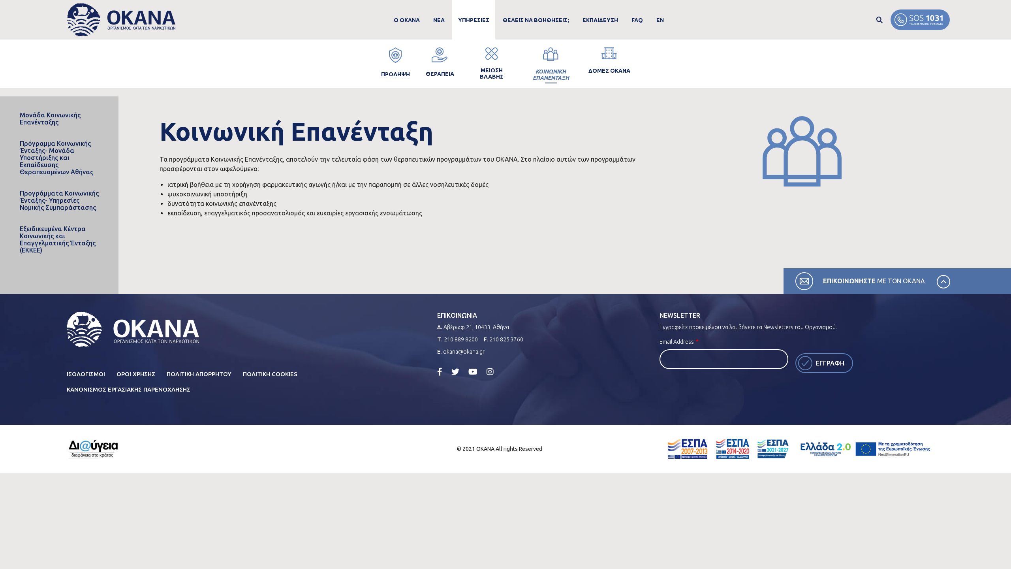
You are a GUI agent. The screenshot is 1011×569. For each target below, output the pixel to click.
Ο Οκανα (407, 20)
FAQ (637, 20)
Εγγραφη (830, 363)
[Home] (121, 20)
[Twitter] (455, 371)
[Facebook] (439, 371)
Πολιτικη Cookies (270, 374)
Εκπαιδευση (600, 20)
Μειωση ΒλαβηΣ (492, 73)
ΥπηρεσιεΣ (473, 20)
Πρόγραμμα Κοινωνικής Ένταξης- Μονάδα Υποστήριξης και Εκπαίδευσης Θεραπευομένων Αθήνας (56, 157)
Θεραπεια (440, 74)
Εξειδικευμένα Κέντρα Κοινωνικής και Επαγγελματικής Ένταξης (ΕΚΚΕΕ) (58, 239)
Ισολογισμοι (86, 374)
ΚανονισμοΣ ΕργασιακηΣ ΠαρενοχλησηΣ (128, 389)
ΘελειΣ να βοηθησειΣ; (536, 20)
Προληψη (395, 74)
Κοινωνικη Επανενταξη (551, 74)
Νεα (439, 20)
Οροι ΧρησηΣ (136, 374)
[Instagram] (490, 371)
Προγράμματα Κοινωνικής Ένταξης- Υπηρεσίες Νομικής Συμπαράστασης (59, 200)
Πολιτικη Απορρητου (199, 374)
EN (660, 20)
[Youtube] (472, 371)
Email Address (677, 342)
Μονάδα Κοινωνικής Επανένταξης (50, 118)
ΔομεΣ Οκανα (609, 71)
